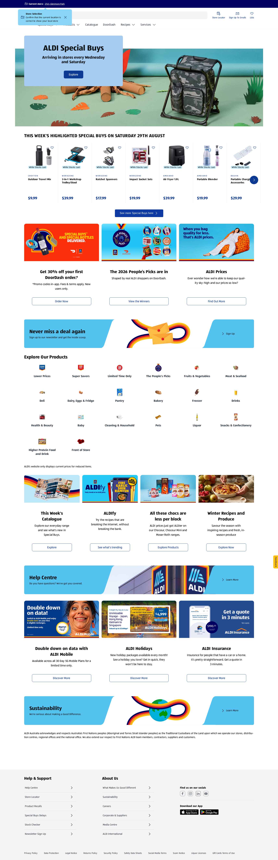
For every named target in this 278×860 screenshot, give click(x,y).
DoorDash (109, 26)
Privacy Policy (30, 853)
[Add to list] (52, 147)
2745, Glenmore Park (55, 3)
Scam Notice (179, 853)
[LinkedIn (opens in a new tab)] (198, 793)
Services (146, 25)
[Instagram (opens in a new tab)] (190, 793)
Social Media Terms (157, 853)
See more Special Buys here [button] (136, 213)
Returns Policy (90, 853)
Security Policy (111, 853)
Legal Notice (71, 853)
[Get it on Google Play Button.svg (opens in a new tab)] (209, 812)
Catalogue (91, 26)
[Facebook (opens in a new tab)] (182, 793)
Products (69, 25)
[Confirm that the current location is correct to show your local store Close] (65, 17)
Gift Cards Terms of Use (224, 853)
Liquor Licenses (198, 853)
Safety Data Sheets (133, 853)
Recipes (125, 25)
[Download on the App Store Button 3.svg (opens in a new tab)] (189, 812)
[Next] (254, 180)
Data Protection (51, 853)
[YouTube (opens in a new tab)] (206, 793)
